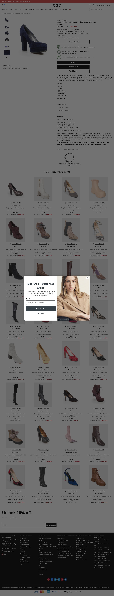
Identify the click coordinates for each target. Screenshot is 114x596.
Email (28, 299)
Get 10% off (40, 308)
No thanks (41, 313)
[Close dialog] (87, 277)
